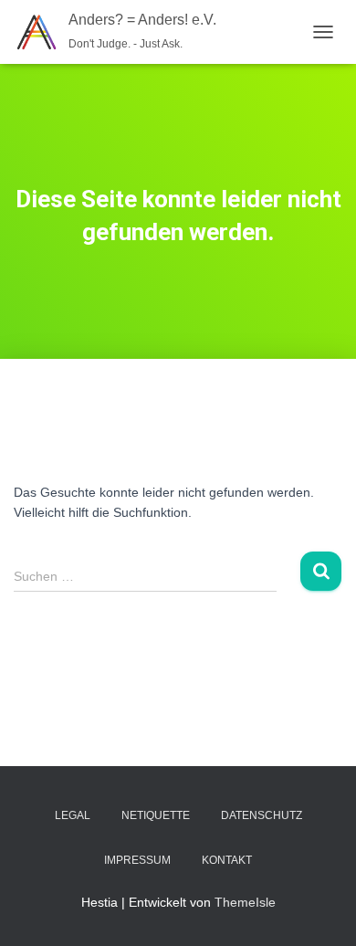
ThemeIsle (245, 902)
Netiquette (155, 815)
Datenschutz (261, 815)
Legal (72, 815)
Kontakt (227, 860)
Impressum (137, 860)
